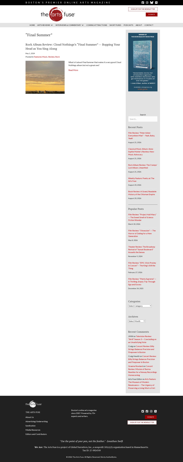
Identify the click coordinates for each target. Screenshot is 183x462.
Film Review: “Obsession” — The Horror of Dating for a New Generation (142, 233)
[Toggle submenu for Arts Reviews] (51, 25)
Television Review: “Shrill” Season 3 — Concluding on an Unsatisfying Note (142, 339)
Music (45, 57)
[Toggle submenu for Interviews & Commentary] (82, 25)
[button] (142, 9)
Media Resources (33, 430)
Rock (57, 57)
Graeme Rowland (135, 366)
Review (51, 57)
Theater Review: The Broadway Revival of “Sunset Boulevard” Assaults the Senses (141, 249)
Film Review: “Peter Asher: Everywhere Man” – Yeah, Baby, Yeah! (141, 136)
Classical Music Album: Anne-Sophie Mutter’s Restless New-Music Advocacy (141, 152)
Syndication (30, 425)
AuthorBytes (111, 457)
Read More (73, 70)
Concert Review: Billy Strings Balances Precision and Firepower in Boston (141, 349)
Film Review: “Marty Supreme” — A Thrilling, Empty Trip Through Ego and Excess (142, 282)
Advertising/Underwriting (37, 421)
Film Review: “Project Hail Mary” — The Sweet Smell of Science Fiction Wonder (142, 217)
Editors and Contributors (36, 434)
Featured (37, 57)
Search (143, 114)
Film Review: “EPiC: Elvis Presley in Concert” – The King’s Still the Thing (142, 266)
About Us (30, 417)
